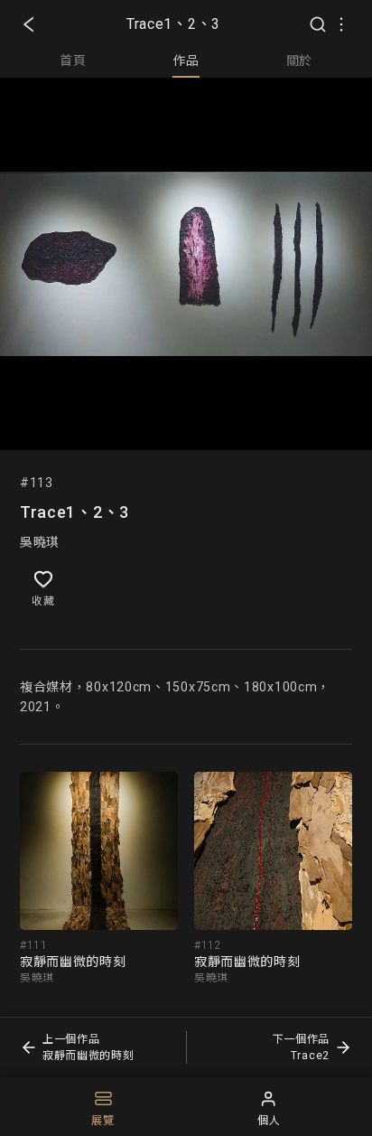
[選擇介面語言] (341, 24)
